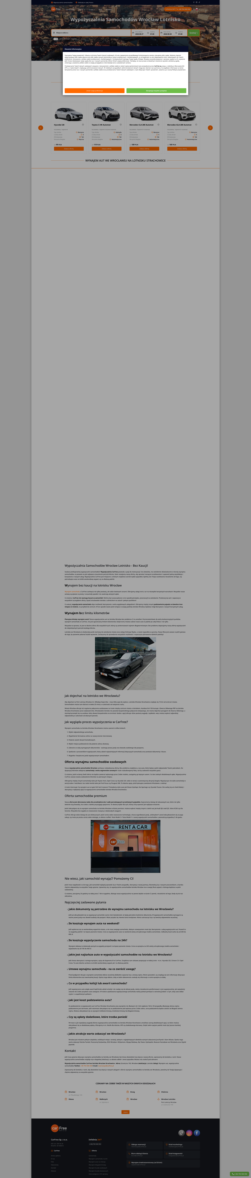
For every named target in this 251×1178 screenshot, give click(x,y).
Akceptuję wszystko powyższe (156, 91)
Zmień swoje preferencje (94, 91)
